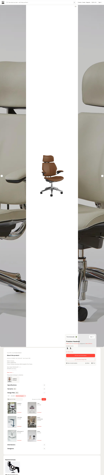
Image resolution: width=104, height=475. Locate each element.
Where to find (70, 352)
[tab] (8, 396)
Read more (9, 372)
